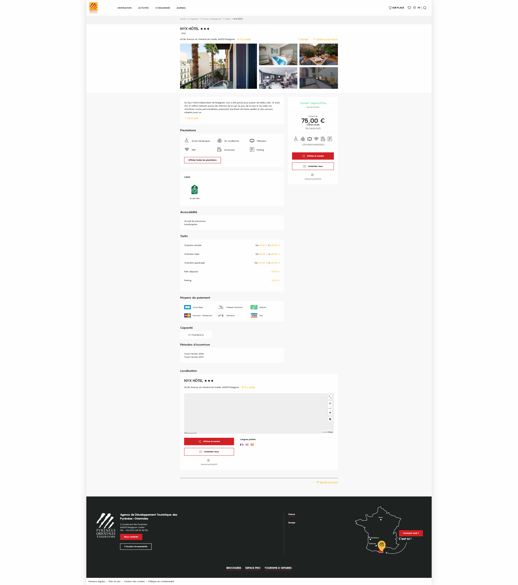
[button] (425, 8)
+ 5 (319, 78)
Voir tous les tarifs (313, 128)
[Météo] (414, 8)
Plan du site (114, 581)
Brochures (233, 567)
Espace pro (252, 567)
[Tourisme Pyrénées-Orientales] (93, 7)
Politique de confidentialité (161, 581)
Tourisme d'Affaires (278, 567)
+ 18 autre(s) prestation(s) (313, 144)
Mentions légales (96, 581)
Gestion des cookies (134, 581)
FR (419, 7)
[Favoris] (409, 8)
